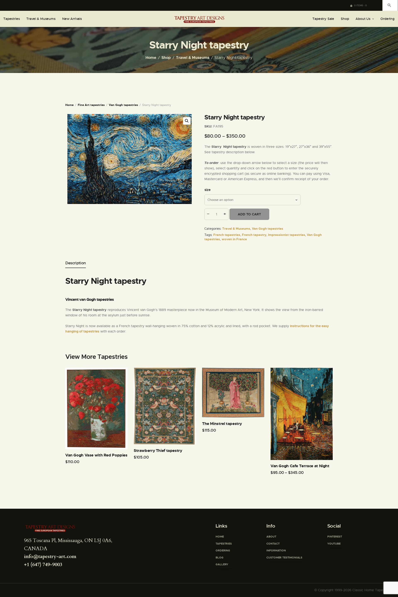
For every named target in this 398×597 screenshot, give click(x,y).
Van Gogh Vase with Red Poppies (96, 455)
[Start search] (389, 5)
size (207, 190)
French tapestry (254, 235)
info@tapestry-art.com (50, 556)
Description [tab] (75, 263)
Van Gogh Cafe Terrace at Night (300, 466)
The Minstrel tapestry (222, 423)
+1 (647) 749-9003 (43, 564)
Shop (166, 57)
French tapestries (226, 235)
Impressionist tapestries (286, 235)
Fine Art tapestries (91, 105)
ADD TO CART (249, 214)
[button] (187, 121)
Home (151, 57)
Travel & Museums (192, 57)
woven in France (234, 239)
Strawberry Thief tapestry (158, 450)
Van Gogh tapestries (123, 105)
